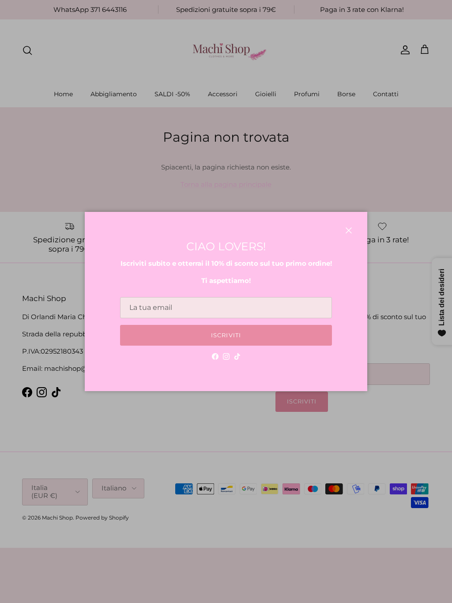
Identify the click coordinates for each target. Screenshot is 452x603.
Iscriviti (226, 335)
